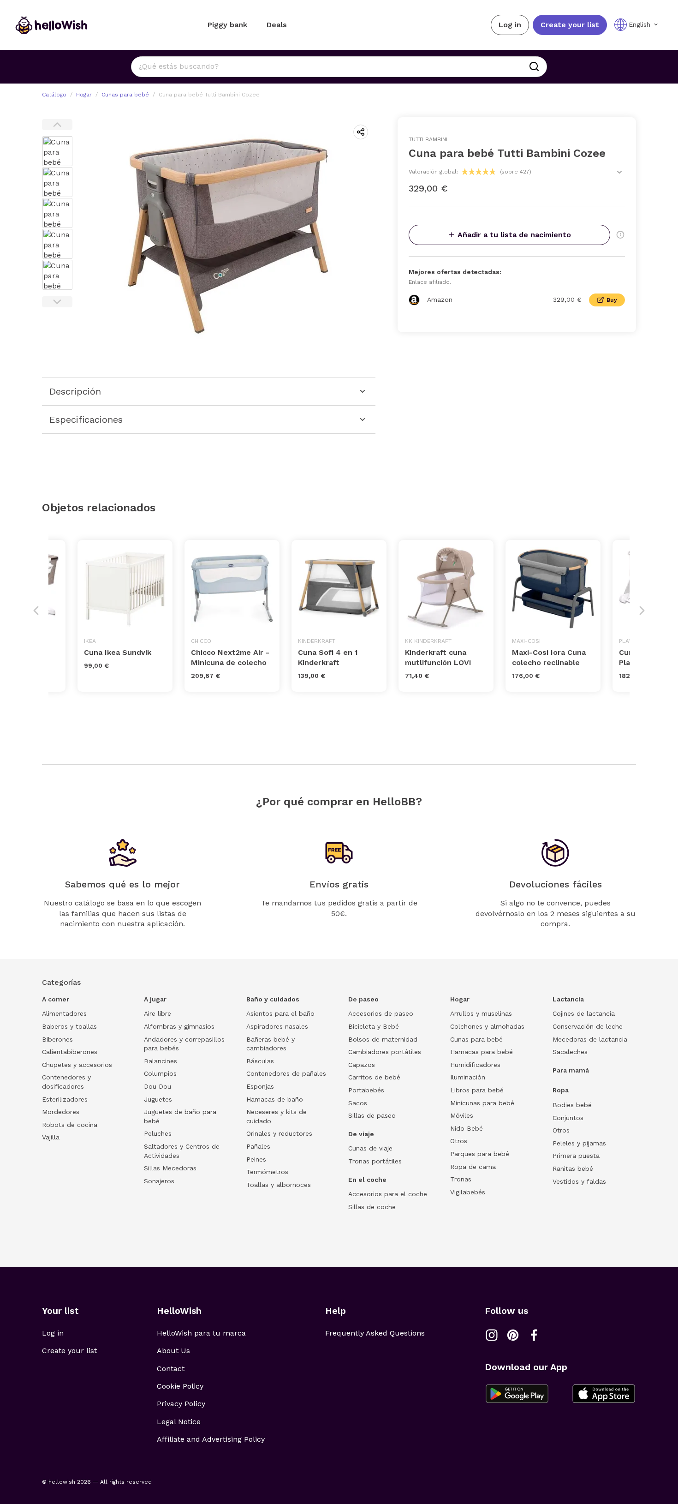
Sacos (357, 1103)
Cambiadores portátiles (384, 1051)
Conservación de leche (588, 1026)
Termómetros (267, 1171)
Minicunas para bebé (482, 1103)
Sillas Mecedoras (170, 1168)
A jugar (155, 999)
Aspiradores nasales (277, 1026)
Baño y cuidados (272, 999)
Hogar (84, 94)
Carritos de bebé (374, 1077)
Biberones (57, 1039)
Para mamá (571, 1070)
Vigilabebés (467, 1192)
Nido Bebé (466, 1128)
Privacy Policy (181, 1403)
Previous (57, 124)
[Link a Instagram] (492, 1335)
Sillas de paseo (372, 1115)
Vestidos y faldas (579, 1181)
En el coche (367, 1179)
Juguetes (158, 1099)
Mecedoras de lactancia (590, 1039)
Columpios (160, 1073)
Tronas (460, 1179)
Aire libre (157, 1013)
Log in (510, 24)
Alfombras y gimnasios (179, 1026)
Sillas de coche (372, 1206)
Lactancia (568, 999)
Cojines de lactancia (584, 1013)
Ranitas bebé (573, 1168)
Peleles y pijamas (579, 1143)
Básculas (260, 1061)
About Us (173, 1350)
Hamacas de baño (274, 1099)
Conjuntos (568, 1117)
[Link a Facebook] (534, 1335)
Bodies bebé (572, 1105)
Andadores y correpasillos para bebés (184, 1044)
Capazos (361, 1064)
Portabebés (366, 1090)
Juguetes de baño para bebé (180, 1116)
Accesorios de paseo (380, 1013)
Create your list (570, 24)
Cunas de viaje (370, 1148)
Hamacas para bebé (481, 1051)
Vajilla (50, 1137)
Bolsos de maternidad (382, 1039)
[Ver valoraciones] (619, 172)
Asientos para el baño (280, 1013)
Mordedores (60, 1111)
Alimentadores (64, 1013)
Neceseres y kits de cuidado (276, 1116)
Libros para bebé (477, 1090)
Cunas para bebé (125, 94)
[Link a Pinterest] (513, 1335)
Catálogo (54, 94)
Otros (458, 1140)
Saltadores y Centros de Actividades (182, 1151)
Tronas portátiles (375, 1161)
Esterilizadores (65, 1099)
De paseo (363, 999)
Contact (170, 1368)
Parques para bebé (479, 1153)
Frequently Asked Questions (375, 1333)
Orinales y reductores (279, 1133)
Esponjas (260, 1086)
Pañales (258, 1146)
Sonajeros (159, 1181)
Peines (256, 1159)
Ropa (561, 1090)
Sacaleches (570, 1051)
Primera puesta (576, 1155)
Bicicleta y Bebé (373, 1026)
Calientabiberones (69, 1051)
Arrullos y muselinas (481, 1013)
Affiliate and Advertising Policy (211, 1439)
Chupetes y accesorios (77, 1064)
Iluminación (467, 1077)
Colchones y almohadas (487, 1026)
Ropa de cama (473, 1166)
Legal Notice (179, 1421)
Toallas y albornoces (278, 1184)
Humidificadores (475, 1064)
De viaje (361, 1134)
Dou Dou (157, 1086)
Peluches (158, 1133)
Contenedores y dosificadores (66, 1081)
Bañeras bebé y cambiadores (270, 1044)
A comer (55, 999)
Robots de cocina (69, 1124)
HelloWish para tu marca (201, 1333)
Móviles (461, 1115)
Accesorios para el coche (387, 1194)
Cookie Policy (180, 1386)
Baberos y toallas (69, 1026)
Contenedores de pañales (286, 1073)
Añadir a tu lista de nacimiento (514, 234)
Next (57, 301)
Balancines (160, 1061)
